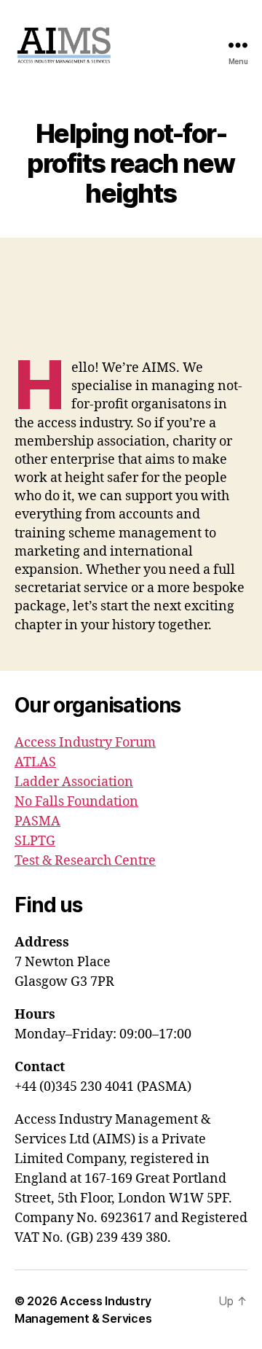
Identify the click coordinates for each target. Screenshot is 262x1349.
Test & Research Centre (85, 860)
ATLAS (35, 762)
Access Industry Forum (85, 742)
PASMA (37, 821)
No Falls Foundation (76, 801)
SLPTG (35, 841)
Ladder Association (74, 782)
